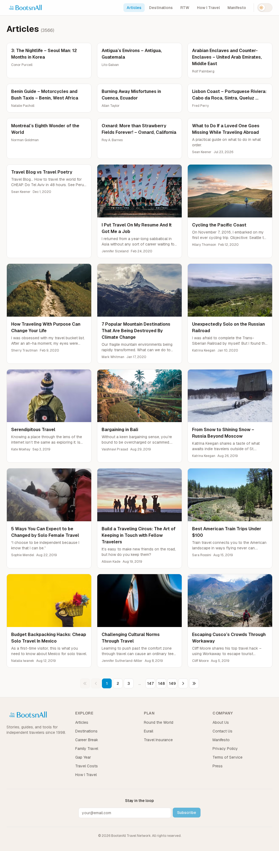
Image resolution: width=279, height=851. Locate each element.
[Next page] (183, 683)
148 (161, 683)
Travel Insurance (158, 739)
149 (172, 683)
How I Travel (208, 7)
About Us (221, 722)
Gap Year (83, 757)
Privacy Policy (225, 748)
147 (150, 683)
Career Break (86, 739)
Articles (134, 7)
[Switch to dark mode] (264, 7)
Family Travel (86, 748)
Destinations (161, 7)
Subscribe (186, 812)
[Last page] (194, 683)
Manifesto (237, 7)
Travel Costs (86, 766)
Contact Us (222, 731)
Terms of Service (227, 757)
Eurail (148, 731)
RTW (184, 7)
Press (218, 766)
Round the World (158, 722)
